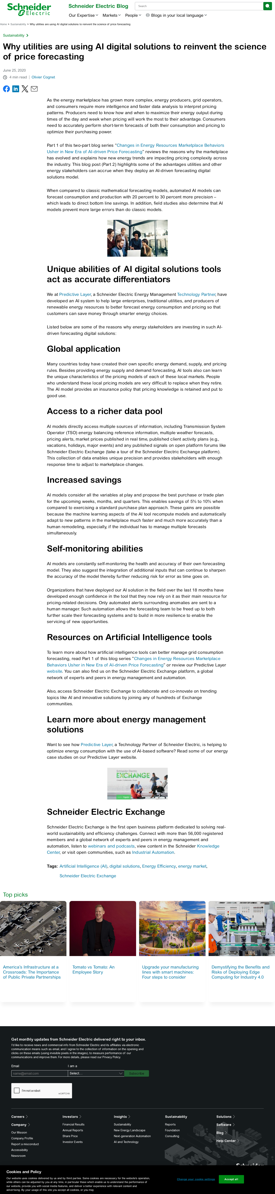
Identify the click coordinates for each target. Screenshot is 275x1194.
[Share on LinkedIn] (15, 89)
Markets (110, 15)
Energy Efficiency (159, 866)
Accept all (231, 1179)
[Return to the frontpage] (29, 9)
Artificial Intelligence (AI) (83, 866)
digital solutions (125, 866)
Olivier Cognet (43, 77)
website (54, 671)
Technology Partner (196, 294)
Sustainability (18, 24)
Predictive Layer (75, 294)
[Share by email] (34, 89)
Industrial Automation (153, 852)
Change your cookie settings (196, 1179)
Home (3, 24)
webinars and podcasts (111, 846)
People (131, 15)
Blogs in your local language (177, 15)
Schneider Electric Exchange (88, 875)
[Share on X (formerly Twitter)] (25, 89)
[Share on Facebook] (6, 89)
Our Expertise (82, 15)
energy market (192, 866)
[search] (267, 6)
